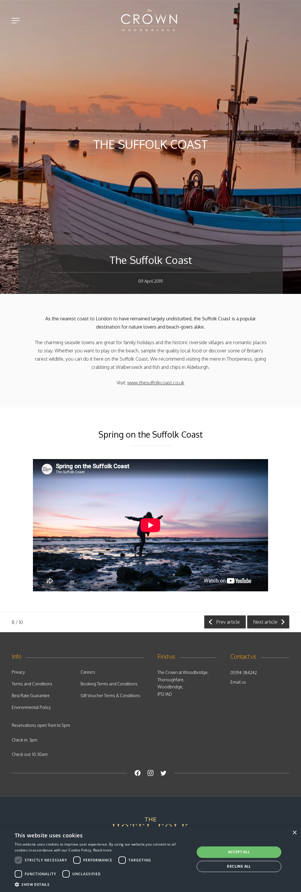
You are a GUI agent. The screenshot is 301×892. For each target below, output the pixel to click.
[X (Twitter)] (163, 773)
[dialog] (150, 859)
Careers (88, 672)
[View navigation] (15, 20)
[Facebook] (138, 773)
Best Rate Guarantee (31, 695)
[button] (102, 884)
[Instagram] (150, 773)
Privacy (18, 672)
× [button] (294, 833)
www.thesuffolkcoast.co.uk (155, 383)
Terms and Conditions (32, 683)
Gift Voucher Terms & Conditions (110, 695)
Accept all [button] (239, 851)
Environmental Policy (31, 707)
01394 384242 (243, 672)
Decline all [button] (239, 866)
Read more (102, 850)
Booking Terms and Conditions (109, 683)
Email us (238, 682)
